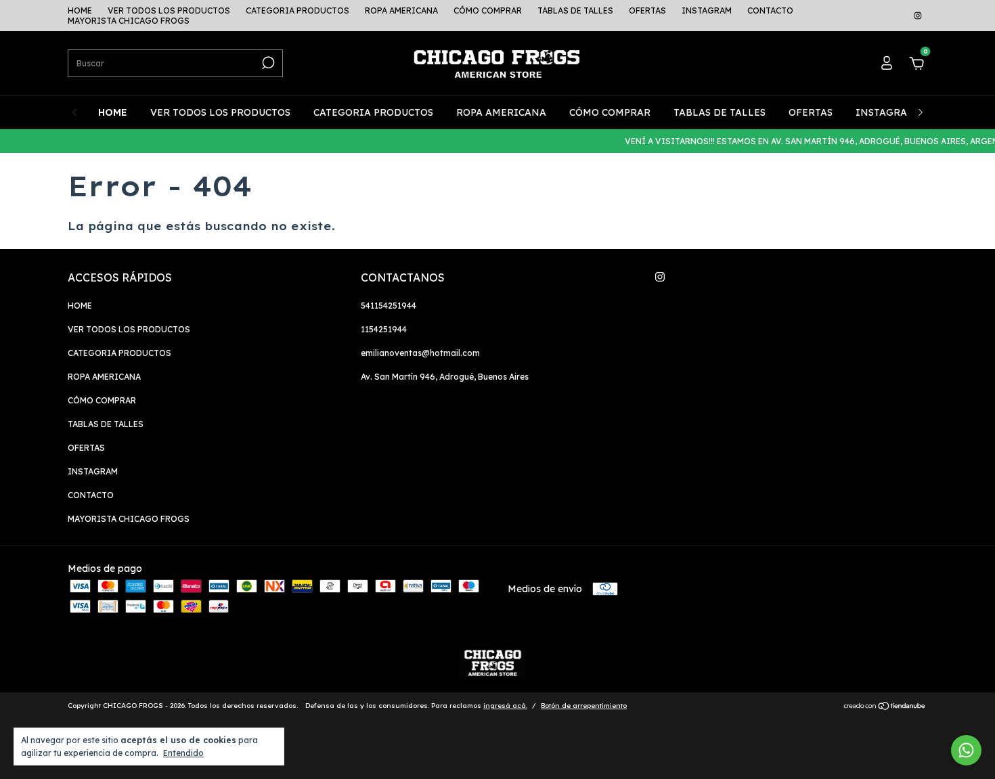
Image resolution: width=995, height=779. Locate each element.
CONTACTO (770, 10)
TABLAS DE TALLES (575, 10)
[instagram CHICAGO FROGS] (918, 16)
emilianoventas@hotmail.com (420, 353)
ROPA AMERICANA (401, 10)
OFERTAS (647, 10)
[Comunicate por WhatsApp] (966, 750)
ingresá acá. (505, 705)
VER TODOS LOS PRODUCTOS (169, 10)
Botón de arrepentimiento (584, 705)
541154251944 (388, 306)
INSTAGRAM (707, 10)
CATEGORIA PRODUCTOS (297, 10)
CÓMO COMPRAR (488, 10)
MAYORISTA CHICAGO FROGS (129, 21)
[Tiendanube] (885, 707)
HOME (80, 10)
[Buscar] (267, 62)
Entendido (183, 753)
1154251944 (384, 329)
